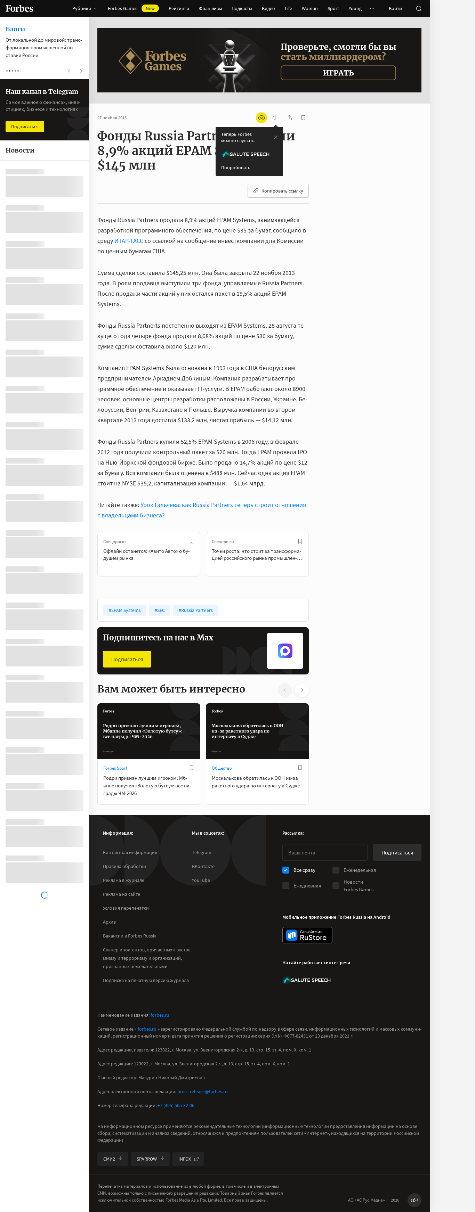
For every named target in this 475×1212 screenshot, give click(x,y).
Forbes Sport (115, 768)
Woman (310, 8)
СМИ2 (109, 1159)
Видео (268, 8)
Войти (395, 8)
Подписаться (127, 659)
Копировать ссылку (282, 191)
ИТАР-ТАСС (128, 241)
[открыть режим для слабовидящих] (261, 117)
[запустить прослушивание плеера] (275, 117)
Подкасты (242, 8)
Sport (333, 8)
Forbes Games (131, 8)
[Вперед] (319, 554)
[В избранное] (191, 541)
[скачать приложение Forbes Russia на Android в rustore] (307, 935)
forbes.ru (160, 1015)
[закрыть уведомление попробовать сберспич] (275, 137)
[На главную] (19, 8)
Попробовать (235, 167)
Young (355, 8)
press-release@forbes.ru (202, 1091)
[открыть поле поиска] (418, 8)
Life (288, 8)
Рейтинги (179, 8)
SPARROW (147, 1159)
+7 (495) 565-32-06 (176, 1105)
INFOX (184, 1159)
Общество (222, 768)
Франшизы (210, 8)
